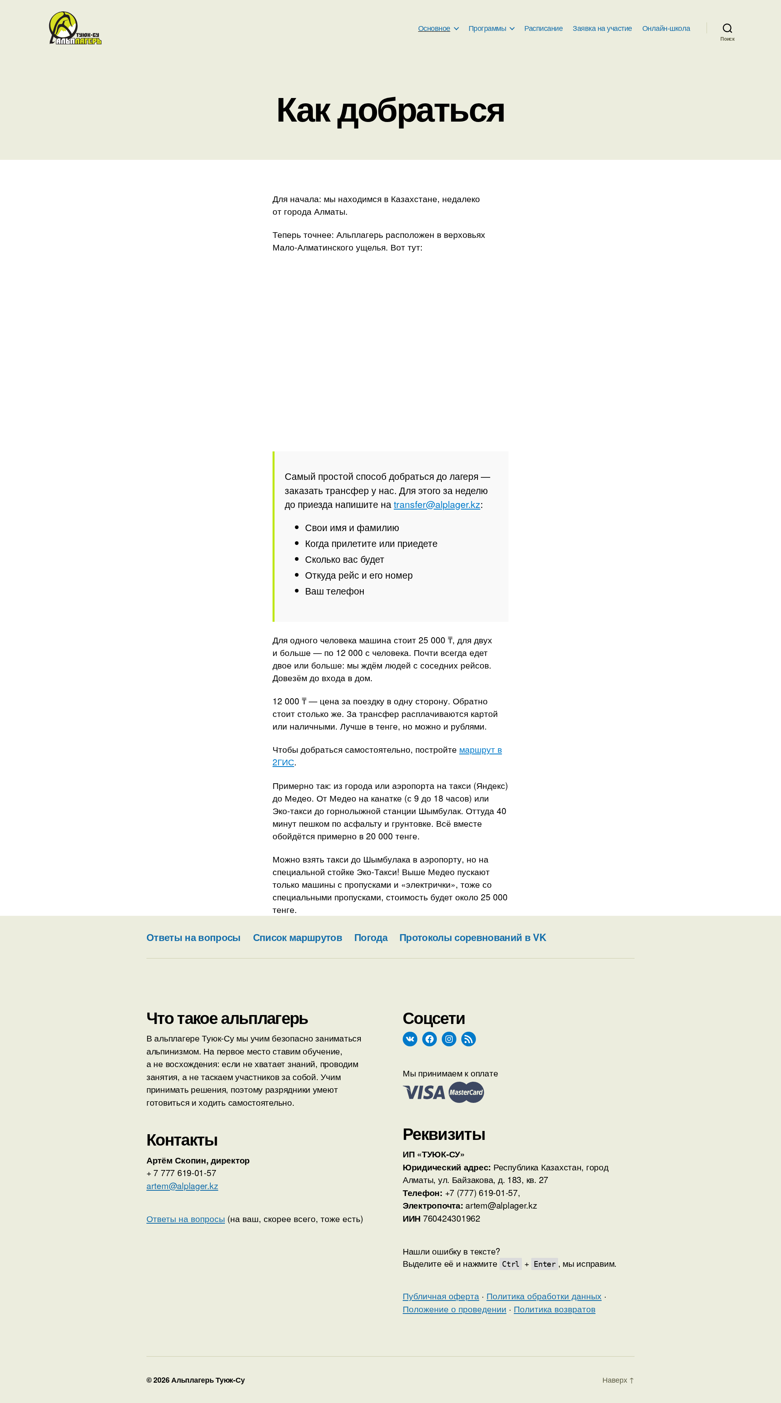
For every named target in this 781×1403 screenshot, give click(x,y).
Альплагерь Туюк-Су (207, 1380)
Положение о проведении (454, 1309)
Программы (487, 28)
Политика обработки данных (544, 1296)
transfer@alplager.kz (437, 504)
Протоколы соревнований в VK (472, 937)
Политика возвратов (555, 1309)
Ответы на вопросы (193, 937)
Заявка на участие (602, 28)
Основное (434, 28)
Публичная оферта (441, 1296)
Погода (370, 937)
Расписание (543, 28)
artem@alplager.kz (182, 1185)
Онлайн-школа (666, 28)
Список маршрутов (297, 937)
